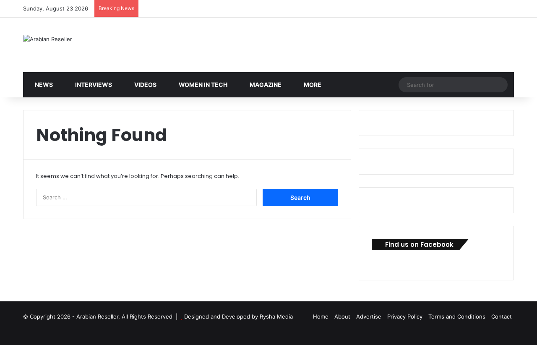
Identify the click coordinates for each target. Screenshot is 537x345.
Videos (144, 84)
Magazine (265, 84)
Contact (501, 316)
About (342, 316)
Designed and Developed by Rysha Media (238, 316)
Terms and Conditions (456, 316)
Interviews (93, 84)
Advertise (368, 316)
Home (320, 316)
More (311, 84)
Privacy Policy (404, 316)
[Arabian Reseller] (47, 39)
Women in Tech (202, 84)
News (43, 84)
